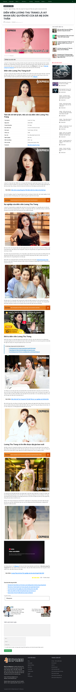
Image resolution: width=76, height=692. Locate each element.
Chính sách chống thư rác (57, 677)
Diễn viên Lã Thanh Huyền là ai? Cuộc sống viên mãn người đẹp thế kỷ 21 (23, 586)
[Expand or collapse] (49, 60)
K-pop (29, 673)
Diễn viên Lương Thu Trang (33, 144)
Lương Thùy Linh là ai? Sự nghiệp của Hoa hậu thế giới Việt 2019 (27, 573)
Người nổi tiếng (8, 6)
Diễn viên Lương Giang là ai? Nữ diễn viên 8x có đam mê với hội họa (28, 190)
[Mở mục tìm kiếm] (72, 1)
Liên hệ (53, 665)
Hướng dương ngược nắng (42, 259)
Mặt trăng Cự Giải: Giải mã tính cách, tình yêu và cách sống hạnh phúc (62, 74)
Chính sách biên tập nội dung (57, 671)
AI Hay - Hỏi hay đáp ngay (57, 660)
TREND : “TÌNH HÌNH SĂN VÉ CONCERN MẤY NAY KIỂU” (65, 120)
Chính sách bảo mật (55, 669)
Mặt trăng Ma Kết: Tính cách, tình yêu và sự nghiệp (65, 83)
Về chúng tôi (54, 663)
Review (43, 1)
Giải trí (17, 1)
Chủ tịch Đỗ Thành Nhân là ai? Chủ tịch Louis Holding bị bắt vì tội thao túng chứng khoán (27, 584)
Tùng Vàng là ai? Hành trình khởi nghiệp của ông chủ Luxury (22, 350)
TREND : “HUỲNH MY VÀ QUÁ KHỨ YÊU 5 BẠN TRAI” (65, 126)
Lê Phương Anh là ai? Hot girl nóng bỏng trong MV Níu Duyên (22, 348)
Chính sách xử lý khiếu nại (57, 675)
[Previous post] (4, 611)
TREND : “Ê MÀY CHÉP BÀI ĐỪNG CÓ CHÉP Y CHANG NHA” (65, 149)
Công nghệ (11, 1)
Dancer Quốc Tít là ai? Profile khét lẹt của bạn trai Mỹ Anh (20, 592)
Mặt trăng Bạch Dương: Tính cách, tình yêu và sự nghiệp (65, 90)
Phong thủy (37, 1)
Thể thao (50, 1)
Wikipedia (35, 76)
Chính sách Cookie (55, 673)
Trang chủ (5, 1)
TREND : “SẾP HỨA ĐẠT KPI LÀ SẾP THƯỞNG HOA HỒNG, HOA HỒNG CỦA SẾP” (65, 112)
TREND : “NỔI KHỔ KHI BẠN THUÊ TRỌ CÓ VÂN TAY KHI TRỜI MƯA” (65, 105)
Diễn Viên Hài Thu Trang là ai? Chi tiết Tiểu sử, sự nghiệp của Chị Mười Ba (30, 399)
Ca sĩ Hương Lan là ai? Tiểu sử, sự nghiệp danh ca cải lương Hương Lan (24, 351)
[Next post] (50, 611)
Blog (29, 660)
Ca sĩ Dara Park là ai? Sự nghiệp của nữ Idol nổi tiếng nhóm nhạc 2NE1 (23, 588)
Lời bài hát (30, 669)
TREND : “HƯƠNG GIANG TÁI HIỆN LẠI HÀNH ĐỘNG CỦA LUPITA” (65, 141)
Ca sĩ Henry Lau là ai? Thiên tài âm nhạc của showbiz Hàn (37, 611)
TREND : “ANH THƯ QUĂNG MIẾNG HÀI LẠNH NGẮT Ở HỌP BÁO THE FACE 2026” (65, 134)
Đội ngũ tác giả (54, 667)
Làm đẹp (31, 1)
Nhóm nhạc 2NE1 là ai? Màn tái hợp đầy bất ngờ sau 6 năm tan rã (22, 590)
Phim (29, 674)
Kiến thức (24, 1)
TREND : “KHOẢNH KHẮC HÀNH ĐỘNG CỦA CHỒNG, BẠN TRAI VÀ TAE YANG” (65, 97)
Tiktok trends (30, 671)
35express (8, 22)
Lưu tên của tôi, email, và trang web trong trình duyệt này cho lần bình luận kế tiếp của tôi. (24, 647)
